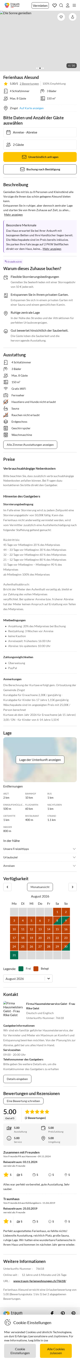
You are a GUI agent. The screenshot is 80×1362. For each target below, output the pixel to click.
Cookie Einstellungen (20, 1351)
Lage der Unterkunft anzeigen (40, 760)
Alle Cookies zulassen (56, 1351)
